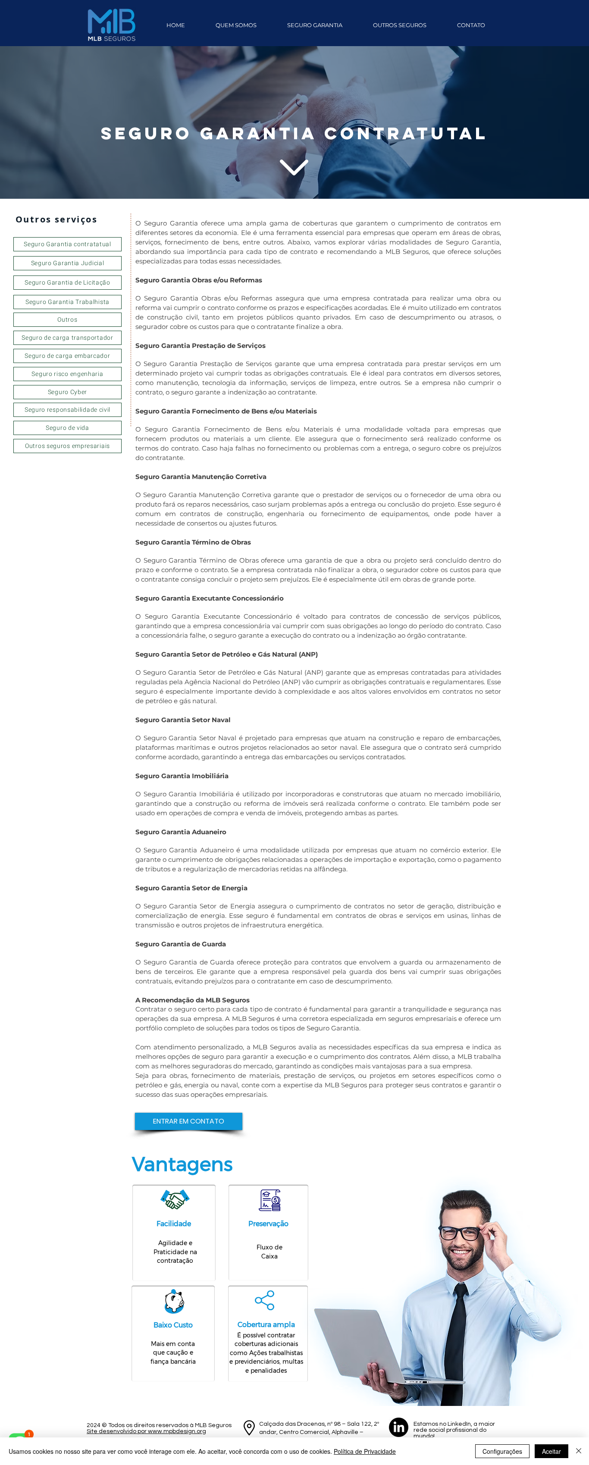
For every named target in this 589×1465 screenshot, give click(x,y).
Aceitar (551, 1451)
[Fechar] (578, 1451)
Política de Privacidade (365, 1451)
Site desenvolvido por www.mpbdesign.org (146, 1431)
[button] (314, 25)
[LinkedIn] (398, 1427)
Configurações (502, 1451)
